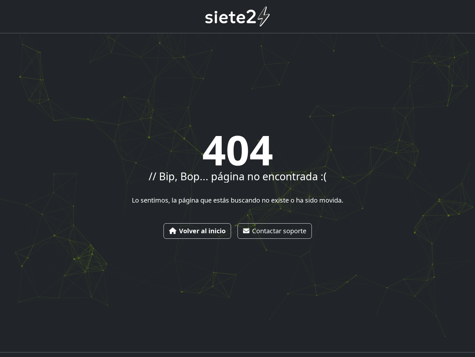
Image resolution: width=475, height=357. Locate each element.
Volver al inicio (202, 230)
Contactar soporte (279, 230)
